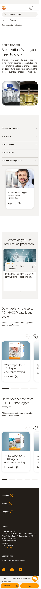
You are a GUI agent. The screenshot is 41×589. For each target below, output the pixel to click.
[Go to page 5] (35, 479)
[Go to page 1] (5, 388)
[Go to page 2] (15, 388)
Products (13, 20)
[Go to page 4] (34, 388)
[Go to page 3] (24, 388)
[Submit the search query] (4, 14)
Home (4, 20)
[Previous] (27, 336)
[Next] (35, 336)
